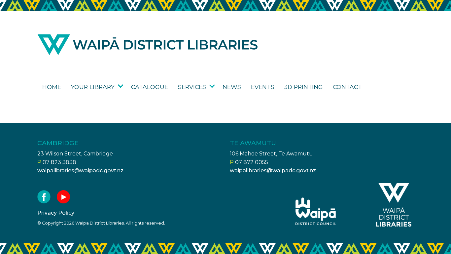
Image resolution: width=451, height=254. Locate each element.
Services (192, 86)
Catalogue (149, 86)
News (232, 86)
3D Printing (303, 86)
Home (51, 86)
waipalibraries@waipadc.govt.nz (80, 170)
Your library (93, 86)
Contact (347, 86)
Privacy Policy (55, 213)
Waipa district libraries (147, 45)
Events (262, 86)
